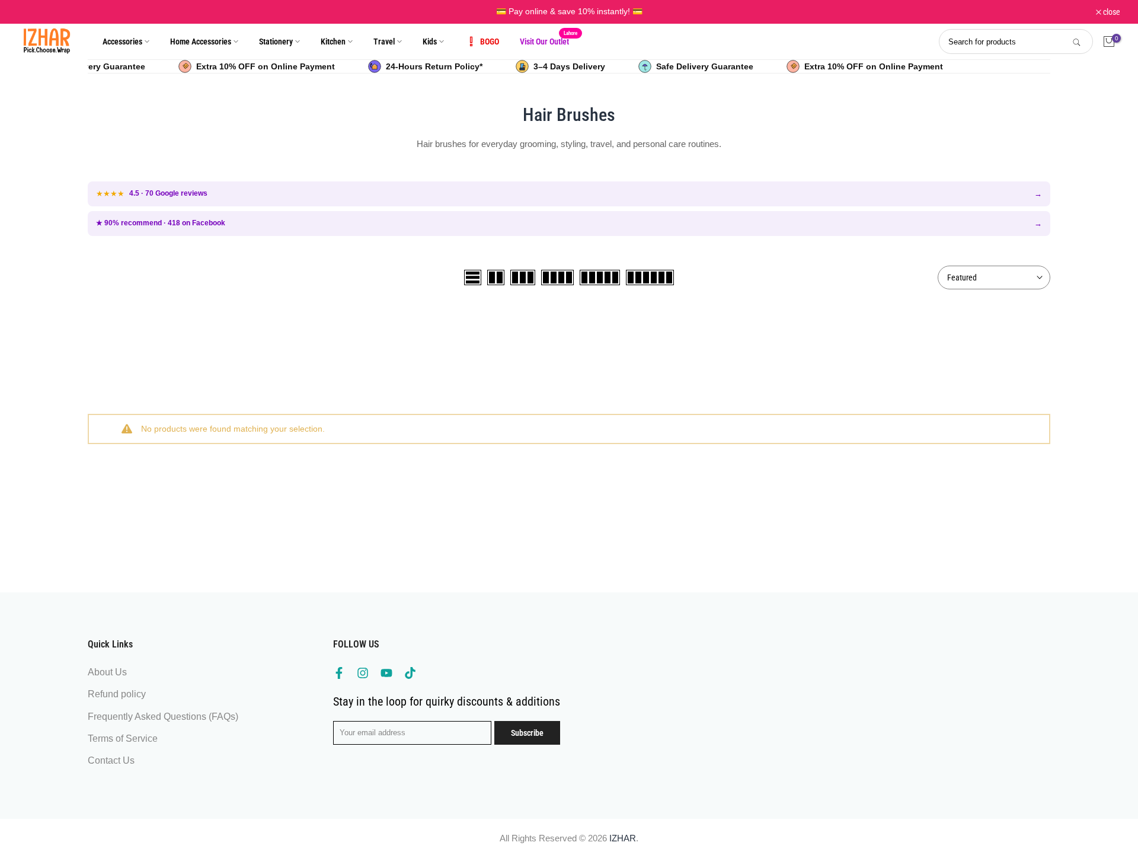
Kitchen (333, 41)
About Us (107, 672)
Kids (430, 41)
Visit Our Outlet (549, 40)
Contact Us (111, 760)
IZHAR (622, 838)
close (32, 12)
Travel (384, 41)
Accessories (122, 41)
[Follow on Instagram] (363, 673)
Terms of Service (123, 738)
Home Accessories (200, 41)
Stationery (276, 41)
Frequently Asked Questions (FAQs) (163, 717)
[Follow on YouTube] (386, 673)
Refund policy (117, 694)
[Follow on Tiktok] (410, 673)
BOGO (489, 41)
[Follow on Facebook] (339, 673)
